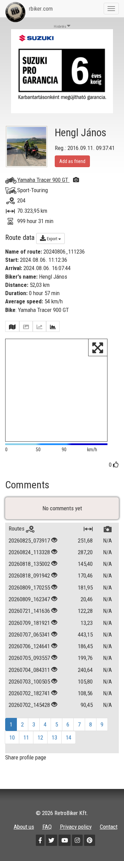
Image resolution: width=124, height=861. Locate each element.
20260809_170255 (29, 587)
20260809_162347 (29, 599)
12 (40, 737)
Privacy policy (76, 826)
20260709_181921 (29, 622)
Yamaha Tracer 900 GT (43, 179)
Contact (108, 826)
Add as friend (72, 161)
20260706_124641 (29, 646)
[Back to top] (104, 841)
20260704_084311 (29, 669)
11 (26, 737)
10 (12, 737)
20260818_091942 (29, 575)
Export (52, 238)
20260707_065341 (29, 634)
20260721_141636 (29, 610)
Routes (17, 528)
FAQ (47, 826)
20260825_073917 (29, 540)
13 (54, 737)
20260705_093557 (29, 657)
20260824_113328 (29, 552)
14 (68, 737)
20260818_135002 (29, 563)
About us (24, 826)
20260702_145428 (29, 704)
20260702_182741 (29, 693)
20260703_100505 (29, 681)
